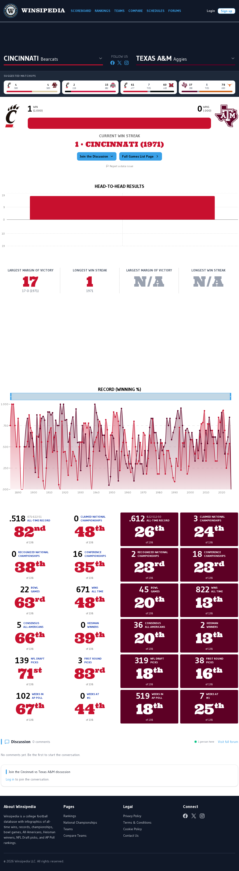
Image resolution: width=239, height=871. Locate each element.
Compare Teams (75, 835)
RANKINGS (102, 11)
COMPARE (135, 11)
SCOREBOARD (81, 11)
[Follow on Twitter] (119, 63)
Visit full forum (228, 742)
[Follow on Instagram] (126, 63)
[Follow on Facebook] (112, 63)
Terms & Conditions (137, 822)
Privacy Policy (132, 816)
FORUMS (174, 11)
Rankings (69, 816)
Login (211, 11)
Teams (68, 829)
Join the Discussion (94, 156)
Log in (10, 779)
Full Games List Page (138, 156)
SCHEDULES (156, 11)
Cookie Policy (132, 829)
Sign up (226, 11)
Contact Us (131, 835)
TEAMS (119, 11)
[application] (119, 223)
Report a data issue (121, 166)
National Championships (80, 822)
